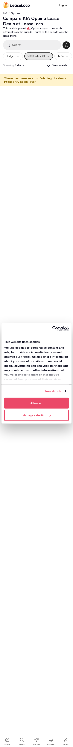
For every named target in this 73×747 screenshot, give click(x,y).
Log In (63, 5)
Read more (9, 36)
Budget (10, 56)
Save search (59, 65)
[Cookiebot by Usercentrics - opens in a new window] (52, 328)
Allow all (36, 403)
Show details (52, 391)
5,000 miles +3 (36, 56)
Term (60, 56)
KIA (5, 13)
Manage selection (34, 415)
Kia (29, 28)
